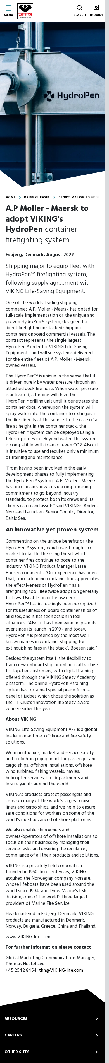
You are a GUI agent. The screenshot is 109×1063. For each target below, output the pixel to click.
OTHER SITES (16, 1052)
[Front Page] (25, 11)
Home (10, 197)
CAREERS (13, 1035)
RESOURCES (15, 1019)
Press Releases (37, 197)
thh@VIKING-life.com (61, 970)
